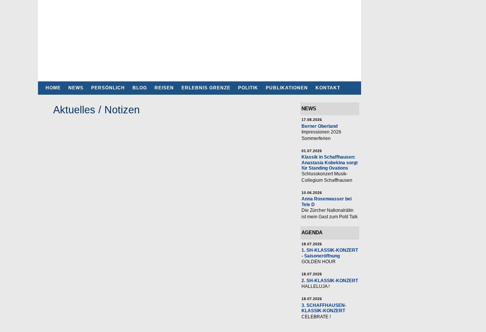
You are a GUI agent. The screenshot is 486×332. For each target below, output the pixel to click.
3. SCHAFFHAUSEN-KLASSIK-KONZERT (323, 308)
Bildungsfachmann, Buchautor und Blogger (199, 38)
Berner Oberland (319, 126)
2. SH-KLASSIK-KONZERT (329, 280)
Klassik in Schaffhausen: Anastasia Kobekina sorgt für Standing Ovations (329, 162)
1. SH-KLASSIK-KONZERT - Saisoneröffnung (329, 253)
